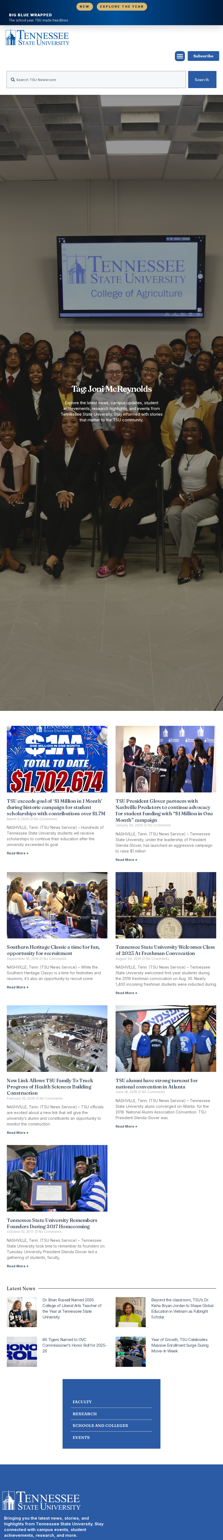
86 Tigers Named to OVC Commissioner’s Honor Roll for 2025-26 (74, 1345)
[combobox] (96, 79)
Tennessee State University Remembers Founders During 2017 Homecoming (52, 1223)
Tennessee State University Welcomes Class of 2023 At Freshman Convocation (165, 950)
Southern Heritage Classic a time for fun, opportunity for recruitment (53, 950)
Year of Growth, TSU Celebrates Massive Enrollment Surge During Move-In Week (180, 1345)
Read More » (18, 853)
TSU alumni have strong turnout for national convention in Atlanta (156, 1083)
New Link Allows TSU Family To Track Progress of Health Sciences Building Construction (50, 1086)
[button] (180, 56)
